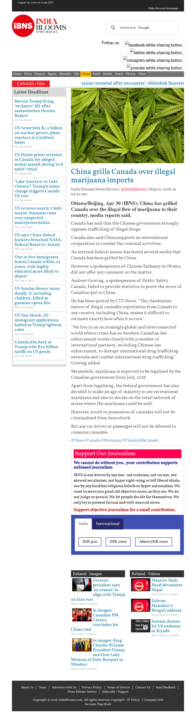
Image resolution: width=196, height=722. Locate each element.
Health (107, 74)
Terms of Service (118, 687)
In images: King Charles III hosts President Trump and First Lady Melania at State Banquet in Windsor (98, 653)
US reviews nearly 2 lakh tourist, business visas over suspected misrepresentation (38, 215)
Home (17, 74)
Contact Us (142, 687)
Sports (52, 74)
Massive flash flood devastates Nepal (167, 585)
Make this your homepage (163, 8)
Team (42, 687)
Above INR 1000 (153, 541)
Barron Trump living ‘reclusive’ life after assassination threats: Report (35, 108)
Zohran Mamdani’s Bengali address (166, 606)
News (28, 74)
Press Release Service (82, 692)
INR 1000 (118, 541)
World (86, 74)
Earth (96, 74)
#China (77, 440)
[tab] (83, 523)
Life (76, 74)
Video (142, 74)
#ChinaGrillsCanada (140, 440)
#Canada (92, 440)
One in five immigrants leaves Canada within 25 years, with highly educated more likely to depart (37, 266)
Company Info (153, 700)
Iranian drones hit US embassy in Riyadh (166, 626)
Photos (131, 74)
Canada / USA (31, 84)
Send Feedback (165, 687)
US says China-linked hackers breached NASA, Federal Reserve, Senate (38, 240)
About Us (27, 687)
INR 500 (89, 541)
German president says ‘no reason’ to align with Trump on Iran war (98, 590)
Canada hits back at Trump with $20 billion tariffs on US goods (36, 347)
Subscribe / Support (115, 692)
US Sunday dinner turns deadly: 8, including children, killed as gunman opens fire (37, 296)
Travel (119, 74)
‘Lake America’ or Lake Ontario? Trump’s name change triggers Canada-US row (38, 189)
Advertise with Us (64, 687)
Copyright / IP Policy (125, 700)
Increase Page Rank (98, 704)
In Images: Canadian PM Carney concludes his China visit (94, 620)
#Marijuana (111, 440)
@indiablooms (134, 189)
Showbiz (65, 74)
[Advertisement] (39, 521)
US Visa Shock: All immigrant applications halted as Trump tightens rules (38, 323)
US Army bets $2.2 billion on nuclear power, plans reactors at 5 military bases (39, 135)
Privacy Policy (92, 687)
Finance (39, 74)
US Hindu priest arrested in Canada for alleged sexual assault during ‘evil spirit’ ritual (39, 162)
